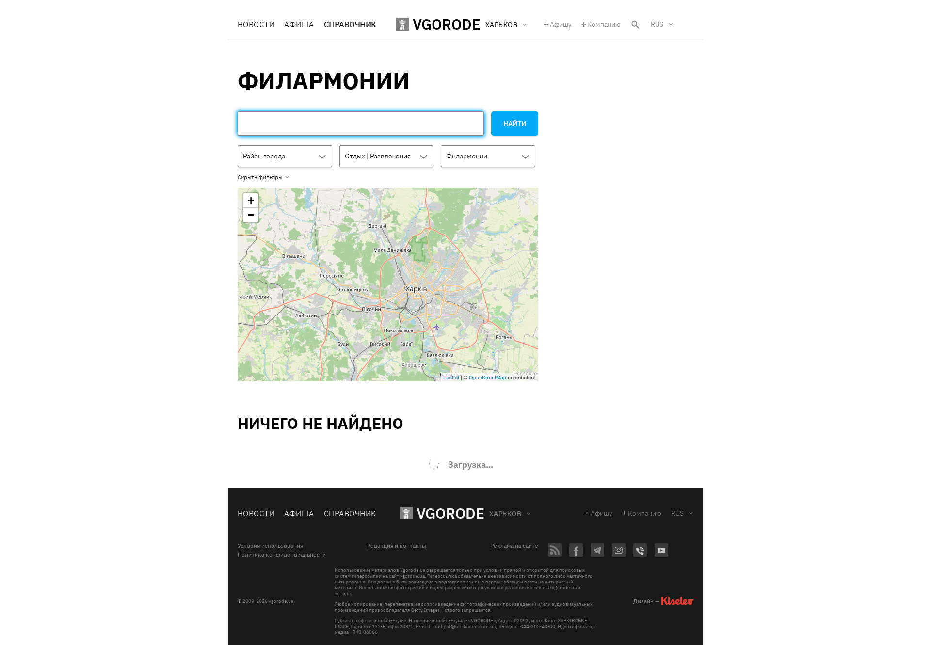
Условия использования (270, 546)
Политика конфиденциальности (282, 555)
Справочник (350, 24)
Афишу (561, 24)
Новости (256, 24)
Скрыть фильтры (260, 177)
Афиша (299, 24)
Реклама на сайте (514, 546)
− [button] (251, 215)
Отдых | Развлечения (378, 156)
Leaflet (451, 377)
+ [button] (251, 200)
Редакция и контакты (396, 546)
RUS (657, 24)
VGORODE (450, 512)
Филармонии (466, 156)
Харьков (505, 513)
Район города (264, 156)
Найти (514, 123)
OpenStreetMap (487, 377)
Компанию (604, 24)
